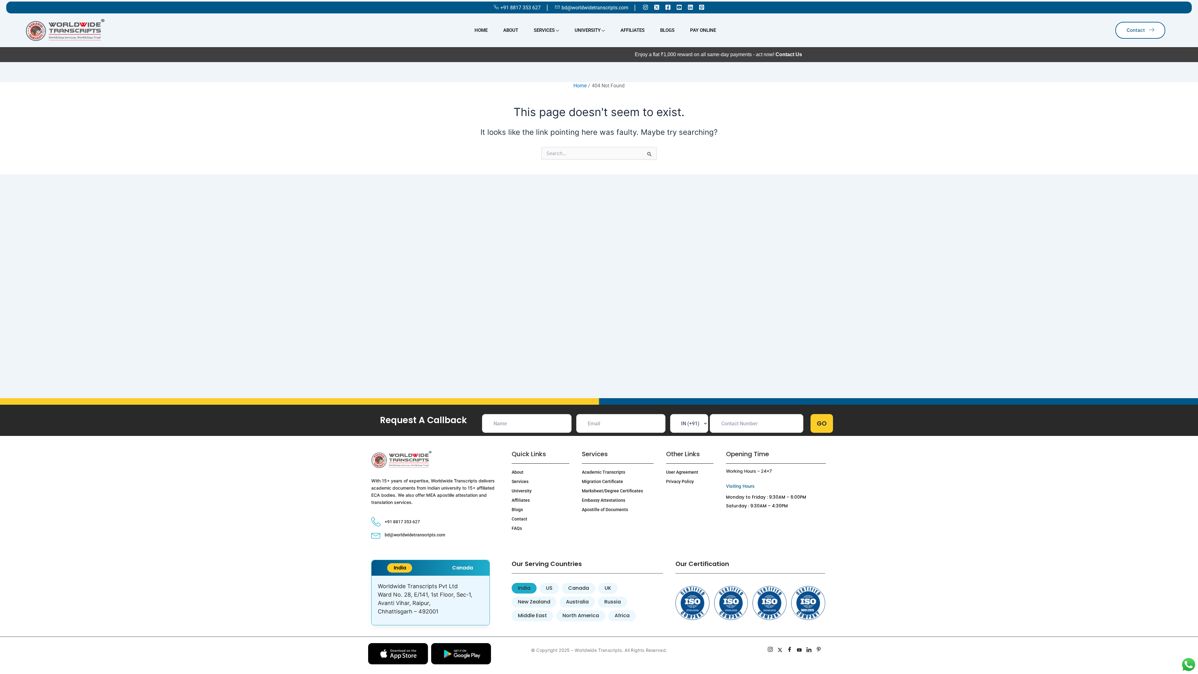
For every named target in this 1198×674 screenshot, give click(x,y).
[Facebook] (667, 7)
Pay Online (703, 30)
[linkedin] (809, 650)
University (588, 30)
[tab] (399, 568)
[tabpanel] (430, 600)
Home (481, 30)
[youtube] (799, 650)
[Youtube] (679, 7)
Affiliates (633, 30)
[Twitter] (656, 7)
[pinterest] (819, 650)
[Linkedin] (690, 7)
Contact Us (767, 54)
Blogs (667, 30)
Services (544, 30)
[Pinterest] (701, 7)
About (510, 30)
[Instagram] (645, 7)
